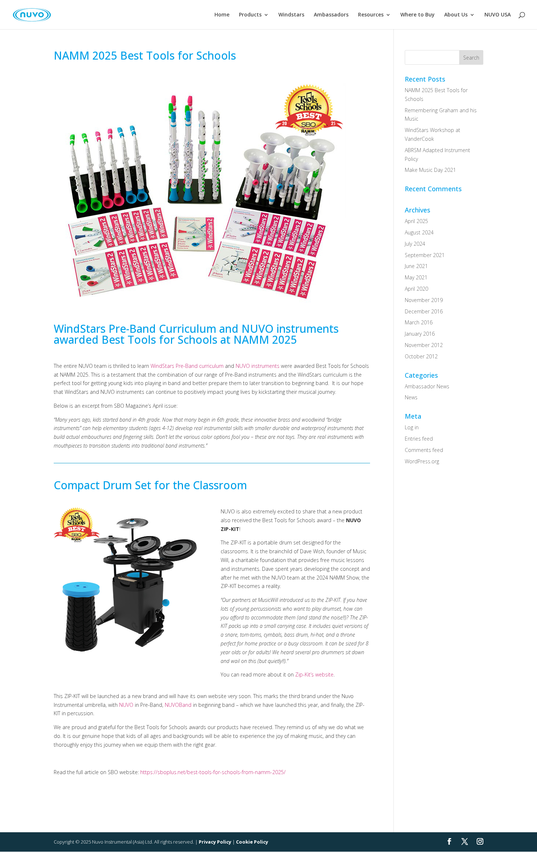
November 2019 (424, 300)
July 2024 (415, 243)
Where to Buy (417, 15)
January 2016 (420, 333)
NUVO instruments (257, 365)
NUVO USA (497, 15)
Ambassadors (331, 15)
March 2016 (419, 322)
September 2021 (425, 255)
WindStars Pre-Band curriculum (187, 365)
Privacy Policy (215, 841)
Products (250, 15)
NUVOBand (178, 704)
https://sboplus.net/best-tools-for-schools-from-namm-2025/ (213, 772)
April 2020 (416, 288)
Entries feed (419, 438)
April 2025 (416, 221)
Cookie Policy (252, 841)
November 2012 (424, 345)
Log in (412, 427)
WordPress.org (422, 461)
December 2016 (424, 311)
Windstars (291, 15)
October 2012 (421, 356)
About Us (456, 15)
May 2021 (416, 277)
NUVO (126, 704)
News (411, 397)
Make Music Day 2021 (430, 169)
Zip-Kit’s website (314, 674)
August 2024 (419, 232)
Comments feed (424, 449)
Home (221, 15)
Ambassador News (427, 386)
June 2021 (416, 266)
